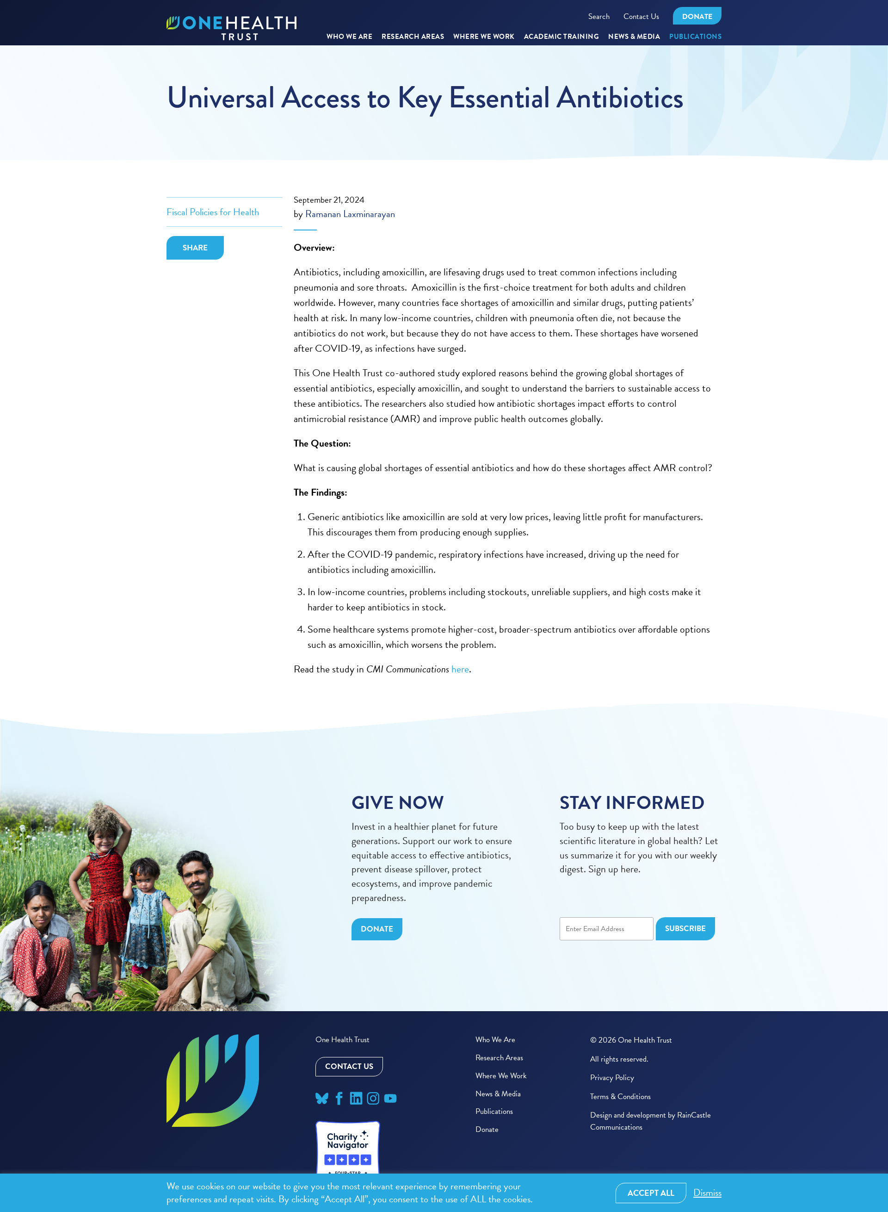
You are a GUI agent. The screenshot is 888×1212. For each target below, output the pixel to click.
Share (195, 248)
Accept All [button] (651, 1193)
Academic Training (561, 37)
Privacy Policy (612, 1077)
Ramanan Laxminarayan (350, 213)
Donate (697, 16)
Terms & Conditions (620, 1096)
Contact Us (641, 16)
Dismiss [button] (707, 1193)
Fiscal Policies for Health (212, 212)
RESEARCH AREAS (413, 37)
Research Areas (499, 1057)
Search (599, 16)
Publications (695, 37)
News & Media (634, 37)
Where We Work (484, 37)
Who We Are (349, 37)
